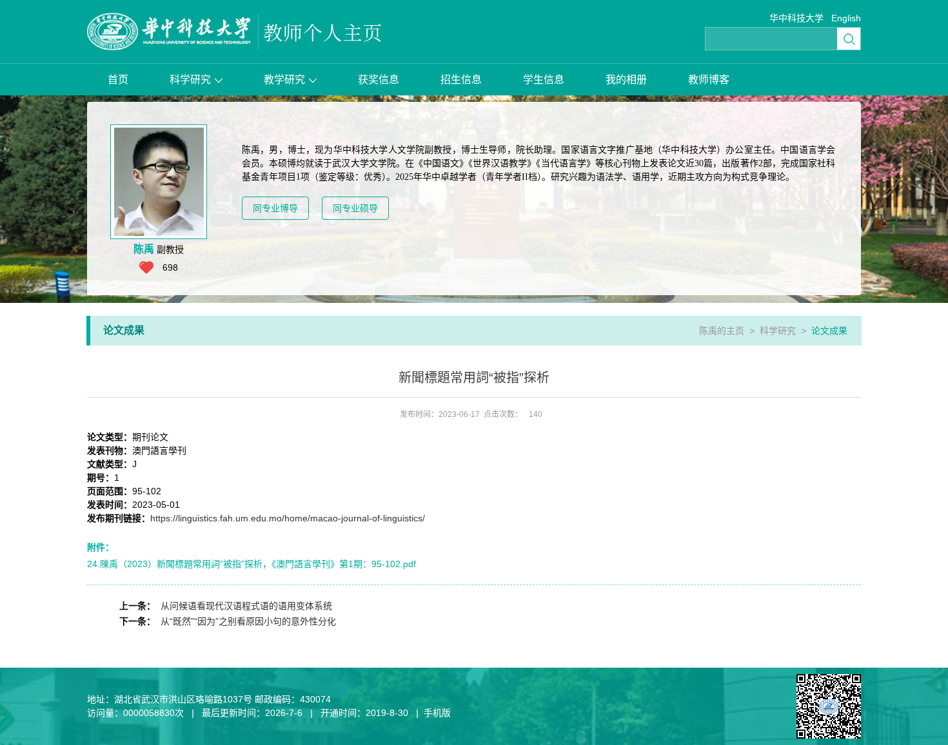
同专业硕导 (355, 208)
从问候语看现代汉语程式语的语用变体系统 (246, 606)
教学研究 (284, 79)
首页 (118, 79)
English (846, 18)
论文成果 (829, 330)
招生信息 (461, 79)
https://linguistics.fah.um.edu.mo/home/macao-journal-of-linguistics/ (287, 518)
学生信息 (543, 79)
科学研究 (190, 79)
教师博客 (708, 79)
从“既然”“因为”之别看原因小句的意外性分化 (248, 621)
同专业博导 (275, 208)
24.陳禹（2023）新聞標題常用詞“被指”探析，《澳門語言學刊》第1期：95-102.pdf (251, 564)
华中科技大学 (796, 18)
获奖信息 (378, 79)
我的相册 (626, 79)
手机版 (437, 713)
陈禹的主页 (721, 330)
